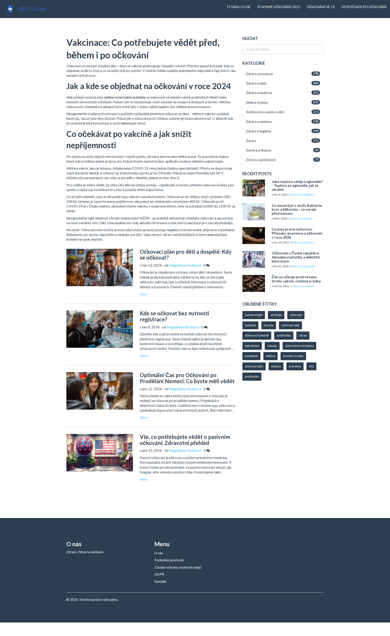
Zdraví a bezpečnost (303, 194)
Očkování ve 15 (321, 7)
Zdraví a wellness (259, 122)
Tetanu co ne (238, 7)
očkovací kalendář (257, 335)
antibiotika (284, 335)
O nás (158, 553)
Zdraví (251, 141)
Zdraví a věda (256, 83)
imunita (269, 325)
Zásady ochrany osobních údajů (177, 567)
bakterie (250, 325)
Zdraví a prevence (259, 74)
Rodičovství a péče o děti (265, 112)
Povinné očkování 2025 (278, 7)
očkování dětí (290, 325)
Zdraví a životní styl (303, 266)
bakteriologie (253, 315)
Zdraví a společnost (261, 160)
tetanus (276, 366)
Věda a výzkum (257, 102)
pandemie (251, 356)
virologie (276, 315)
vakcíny (272, 346)
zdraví (303, 335)
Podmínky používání (169, 560)
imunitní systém (293, 356)
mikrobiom (252, 346)
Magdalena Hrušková (185, 265)
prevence (295, 366)
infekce (270, 356)
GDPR (159, 574)
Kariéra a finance (258, 150)
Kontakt (160, 581)
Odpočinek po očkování (364, 7)
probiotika (252, 376)
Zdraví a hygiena (258, 131)
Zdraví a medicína (259, 93)
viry (311, 366)
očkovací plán (254, 366)
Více (143, 294)
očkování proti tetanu (299, 346)
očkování (296, 315)
